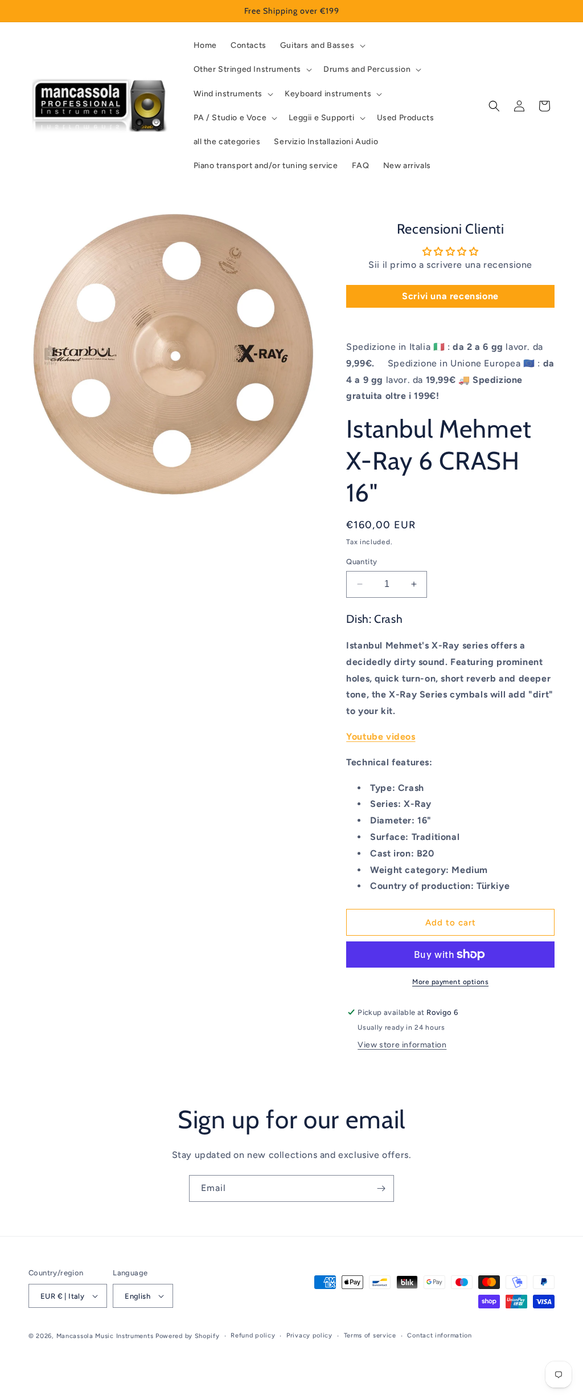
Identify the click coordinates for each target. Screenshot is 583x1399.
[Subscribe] (380, 1188)
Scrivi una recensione (450, 296)
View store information (402, 1045)
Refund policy (253, 1335)
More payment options (450, 982)
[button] (321, 46)
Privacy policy (309, 1335)
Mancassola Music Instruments (105, 1336)
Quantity (361, 561)
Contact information (439, 1335)
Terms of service (370, 1335)
